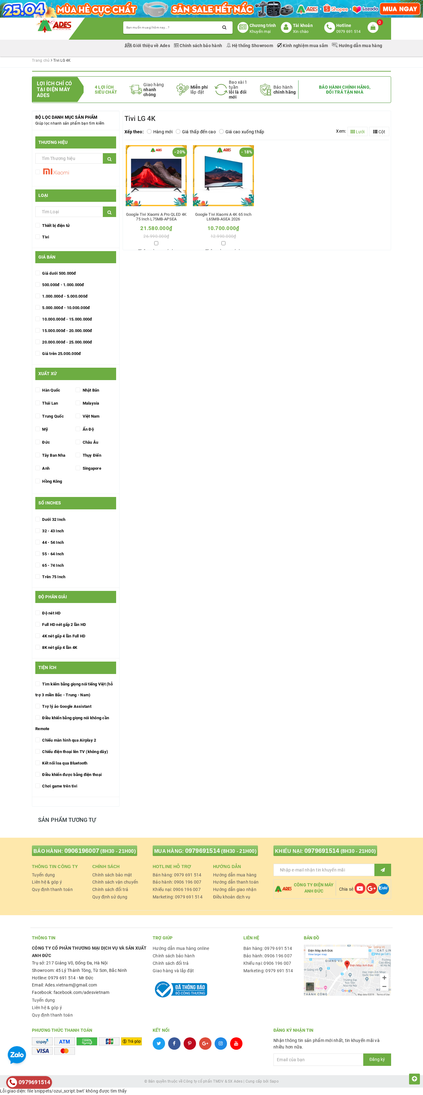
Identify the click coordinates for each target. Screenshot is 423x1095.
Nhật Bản (90, 390)
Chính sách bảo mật (112, 874)
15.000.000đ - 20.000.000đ (66, 330)
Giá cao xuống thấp (244, 131)
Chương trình (263, 25)
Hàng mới (162, 131)
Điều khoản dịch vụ (232, 896)
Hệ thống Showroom (252, 45)
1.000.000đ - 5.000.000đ (64, 296)
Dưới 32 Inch (53, 519)
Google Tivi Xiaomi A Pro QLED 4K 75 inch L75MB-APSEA (156, 216)
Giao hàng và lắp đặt (173, 970)
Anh (45, 468)
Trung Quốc (52, 416)
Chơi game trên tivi (59, 786)
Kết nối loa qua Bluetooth (64, 763)
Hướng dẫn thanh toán (236, 882)
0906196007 (81, 850)
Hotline (343, 25)
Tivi (45, 237)
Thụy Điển (91, 455)
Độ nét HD (51, 613)
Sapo (274, 1081)
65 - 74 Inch (52, 565)
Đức (45, 442)
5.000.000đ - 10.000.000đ (65, 307)
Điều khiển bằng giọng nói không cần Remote (72, 723)
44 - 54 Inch (52, 542)
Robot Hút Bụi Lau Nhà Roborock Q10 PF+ (74, 1074)
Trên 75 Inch (53, 576)
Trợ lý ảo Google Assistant (66, 706)
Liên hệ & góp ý (47, 882)
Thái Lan (49, 403)
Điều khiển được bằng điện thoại (71, 774)
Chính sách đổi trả (110, 889)
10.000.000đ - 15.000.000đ (66, 319)
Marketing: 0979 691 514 (178, 896)
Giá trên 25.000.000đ (61, 353)
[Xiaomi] (55, 173)
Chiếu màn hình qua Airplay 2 (68, 740)
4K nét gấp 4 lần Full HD (63, 636)
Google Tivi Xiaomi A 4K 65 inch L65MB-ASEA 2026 (223, 216)
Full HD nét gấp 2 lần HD (63, 624)
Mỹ (44, 429)
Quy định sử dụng (109, 896)
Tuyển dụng (43, 874)
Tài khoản (303, 25)
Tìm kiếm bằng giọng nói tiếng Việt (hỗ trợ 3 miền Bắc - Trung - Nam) (74, 689)
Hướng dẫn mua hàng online (181, 948)
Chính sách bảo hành (201, 45)
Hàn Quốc (50, 390)
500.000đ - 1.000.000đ (62, 284)
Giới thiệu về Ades (151, 45)
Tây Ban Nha (53, 455)
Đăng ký (377, 1059)
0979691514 (202, 850)
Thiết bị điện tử (55, 225)
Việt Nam (90, 416)
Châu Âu (89, 442)
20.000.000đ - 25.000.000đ (66, 342)
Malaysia (90, 403)
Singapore (91, 468)
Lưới (359, 131)
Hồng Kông (51, 481)
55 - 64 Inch (52, 554)
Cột (381, 131)
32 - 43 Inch (52, 531)
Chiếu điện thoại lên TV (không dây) (74, 751)
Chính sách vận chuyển (115, 882)
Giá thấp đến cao (199, 131)
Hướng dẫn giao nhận (234, 889)
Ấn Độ (87, 429)
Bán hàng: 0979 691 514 (177, 874)
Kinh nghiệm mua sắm (305, 45)
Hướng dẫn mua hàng (360, 45)
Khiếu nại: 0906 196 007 (177, 889)
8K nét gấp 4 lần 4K (59, 647)
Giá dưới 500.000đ (58, 273)
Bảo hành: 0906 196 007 (177, 882)
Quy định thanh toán (52, 889)
